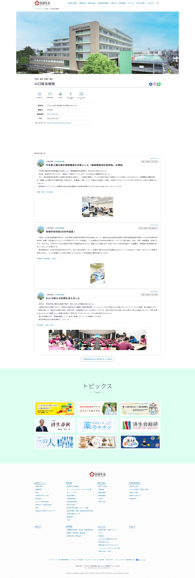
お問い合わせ (109, 559)
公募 (68, 520)
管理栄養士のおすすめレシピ (108, 545)
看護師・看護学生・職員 (75, 533)
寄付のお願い (141, 3)
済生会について (40, 483)
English (151, 3)
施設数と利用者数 (73, 486)
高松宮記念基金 (72, 502)
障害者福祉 (102, 495)
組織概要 (38, 489)
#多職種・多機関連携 (43, 258)
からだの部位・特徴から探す (139, 489)
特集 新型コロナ (103, 542)
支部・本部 (102, 502)
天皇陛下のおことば (42, 495)
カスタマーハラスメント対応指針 (94, 559)
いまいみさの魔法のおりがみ (108, 539)
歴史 (36, 492)
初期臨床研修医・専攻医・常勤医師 (79, 530)
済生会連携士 (71, 495)
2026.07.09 (154, 225)
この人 (100, 533)
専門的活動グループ (73, 514)
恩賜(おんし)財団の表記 (43, 505)
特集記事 (133, 499)
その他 (100, 499)
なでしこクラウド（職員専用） (124, 559)
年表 (36, 508)
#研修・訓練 (49, 325)
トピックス (130, 3)
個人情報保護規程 (64, 559)
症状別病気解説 (103, 3)
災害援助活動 (71, 499)
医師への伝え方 (135, 495)
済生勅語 (38, 499)
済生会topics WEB (104, 551)
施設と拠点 (92, 3)
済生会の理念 (72, 3)
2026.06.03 (154, 291)
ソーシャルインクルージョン (108, 548)
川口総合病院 (59, 161)
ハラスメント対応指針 (76, 559)
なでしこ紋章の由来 (42, 502)
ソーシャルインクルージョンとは (78, 489)
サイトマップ (53, 559)
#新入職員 (50, 192)
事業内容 (82, 3)
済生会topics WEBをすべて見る (98, 359)
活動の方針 (39, 486)
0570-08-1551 (52, 114)
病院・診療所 (44, 79)
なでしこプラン (72, 492)
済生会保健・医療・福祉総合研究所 (79, 511)
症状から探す (134, 486)
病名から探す (134, 492)
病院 (51, 79)
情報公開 (70, 517)
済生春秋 (101, 536)
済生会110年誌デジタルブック (45, 511)
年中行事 (154, 161)
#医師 (54, 258)
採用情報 (122, 3)
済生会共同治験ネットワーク (77, 508)
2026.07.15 (154, 158)
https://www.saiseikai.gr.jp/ (59, 123)
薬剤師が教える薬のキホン (107, 530)
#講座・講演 (41, 192)
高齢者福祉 (102, 492)
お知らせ (38, 526)
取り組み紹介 (153, 228)
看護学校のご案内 (73, 536)
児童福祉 (101, 489)
